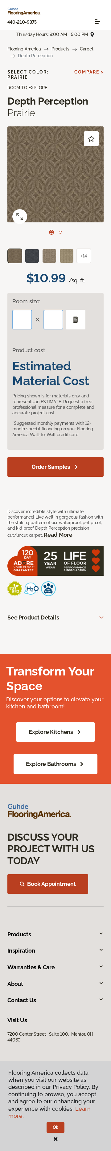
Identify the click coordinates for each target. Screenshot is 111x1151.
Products (60, 48)
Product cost (28, 350)
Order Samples (51, 467)
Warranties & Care (31, 967)
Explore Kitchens (51, 732)
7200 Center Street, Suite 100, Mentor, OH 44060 (50, 1037)
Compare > (89, 72)
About (15, 984)
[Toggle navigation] (97, 21)
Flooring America (24, 48)
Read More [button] (58, 535)
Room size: (26, 301)
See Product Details (33, 617)
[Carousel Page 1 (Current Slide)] (51, 232)
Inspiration (21, 950)
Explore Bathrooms (51, 764)
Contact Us (21, 1000)
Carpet (86, 48)
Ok (56, 1127)
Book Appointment (51, 884)
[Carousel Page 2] (60, 232)
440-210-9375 (22, 22)
